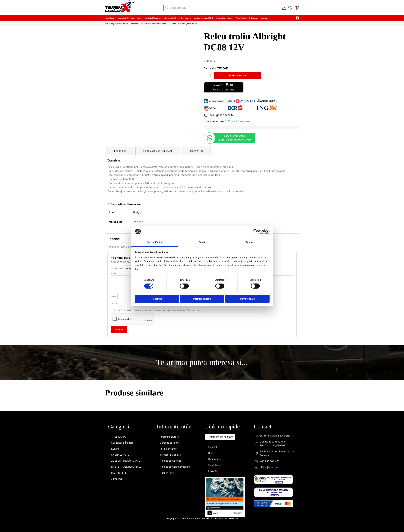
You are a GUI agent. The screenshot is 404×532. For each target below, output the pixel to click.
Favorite (212, 330)
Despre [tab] (249, 242)
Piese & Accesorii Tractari (247, 18)
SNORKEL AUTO (120, 313)
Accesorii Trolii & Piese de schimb (145, 23)
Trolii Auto (111, 18)
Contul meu (214, 324)
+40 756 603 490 (269, 320)
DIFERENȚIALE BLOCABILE (126, 325)
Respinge (157, 298)
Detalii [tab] (202, 242)
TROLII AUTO (123, 23)
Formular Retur (168, 307)
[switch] (184, 286)
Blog (210, 312)
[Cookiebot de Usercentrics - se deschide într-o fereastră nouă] (256, 231)
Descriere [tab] (120, 151)
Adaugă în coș (237, 75)
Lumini (188, 18)
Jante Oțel (117, 337)
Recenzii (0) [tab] (196, 151)
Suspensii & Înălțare (122, 301)
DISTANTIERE (119, 331)
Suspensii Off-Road (126, 18)
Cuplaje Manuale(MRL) (203, 18)
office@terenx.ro (269, 326)
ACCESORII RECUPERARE (125, 319)
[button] (194, 36)
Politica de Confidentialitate (175, 325)
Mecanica (220, 18)
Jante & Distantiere (153, 18)
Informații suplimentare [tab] (157, 151)
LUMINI (115, 307)
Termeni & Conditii (170, 313)
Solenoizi (166, 23)
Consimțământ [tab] (154, 242)
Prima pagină (111, 23)
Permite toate (247, 298)
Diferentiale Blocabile (173, 18)
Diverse (230, 18)
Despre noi (214, 318)
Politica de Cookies (170, 319)
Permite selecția (202, 298)
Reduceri (263, 18)
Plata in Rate (167, 331)
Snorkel (140, 18)
